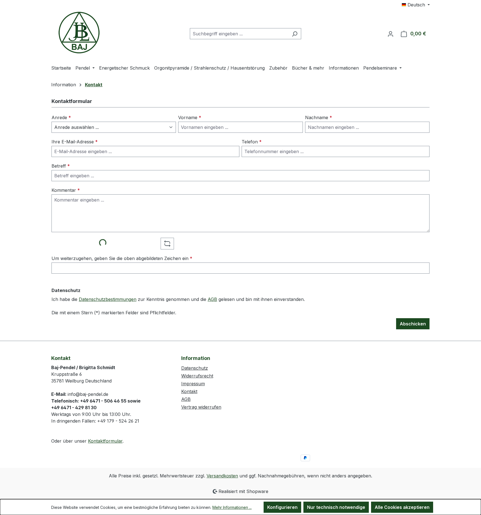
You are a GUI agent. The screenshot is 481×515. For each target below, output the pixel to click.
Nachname (318, 117)
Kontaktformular (105, 441)
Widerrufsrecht (197, 376)
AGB (212, 299)
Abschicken (413, 324)
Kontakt (189, 391)
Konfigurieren (282, 507)
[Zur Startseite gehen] (79, 32)
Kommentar (65, 190)
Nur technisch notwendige (336, 507)
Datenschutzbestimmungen (107, 299)
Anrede (61, 117)
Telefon (252, 141)
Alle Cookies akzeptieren (402, 507)
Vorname (189, 117)
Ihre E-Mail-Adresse (74, 141)
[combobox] (239, 33)
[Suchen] (294, 33)
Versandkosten (222, 476)
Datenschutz (194, 368)
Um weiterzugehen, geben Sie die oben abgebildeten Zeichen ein (121, 258)
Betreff (60, 166)
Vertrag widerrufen (201, 407)
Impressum (193, 383)
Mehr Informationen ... (232, 507)
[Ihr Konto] (390, 33)
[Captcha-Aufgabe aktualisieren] (167, 243)
